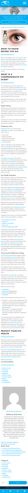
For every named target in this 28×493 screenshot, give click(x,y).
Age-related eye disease (9, 219)
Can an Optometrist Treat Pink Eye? (11, 453)
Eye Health (5, 371)
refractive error (12, 276)
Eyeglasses (5, 373)
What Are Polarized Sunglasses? (10, 442)
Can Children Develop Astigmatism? (12, 450)
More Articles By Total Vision (14, 411)
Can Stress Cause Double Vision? (11, 455)
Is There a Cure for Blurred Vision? (11, 448)
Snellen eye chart (11, 257)
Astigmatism (5, 289)
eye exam (20, 57)
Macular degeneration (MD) (10, 226)
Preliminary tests (5, 128)
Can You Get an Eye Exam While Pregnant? (14, 452)
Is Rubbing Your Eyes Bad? (8, 444)
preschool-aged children (20, 167)
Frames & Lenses (6, 375)
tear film (18, 327)
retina (2, 196)
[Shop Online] (24, 491)
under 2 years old (10, 163)
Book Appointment (14, 22)
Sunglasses (5, 380)
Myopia (4, 293)
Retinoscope (5, 309)
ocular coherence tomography (12, 189)
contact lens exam (14, 322)
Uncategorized (6, 382)
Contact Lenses (6, 368)
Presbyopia (5, 294)
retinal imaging (15, 187)
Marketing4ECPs (12, 487)
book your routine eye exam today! (10, 356)
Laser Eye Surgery (7, 377)
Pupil (3, 142)
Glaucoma (5, 225)
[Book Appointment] (10, 491)
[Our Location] (17, 491)
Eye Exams (9, 359)
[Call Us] (3, 491)
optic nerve (8, 196)
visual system (19, 89)
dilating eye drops (20, 207)
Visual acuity (4, 255)
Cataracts (5, 221)
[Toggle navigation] (24, 3)
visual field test (9, 146)
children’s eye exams (8, 158)
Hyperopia (5, 291)
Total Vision (22, 27)
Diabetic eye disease (8, 223)
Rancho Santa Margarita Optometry (12, 349)
